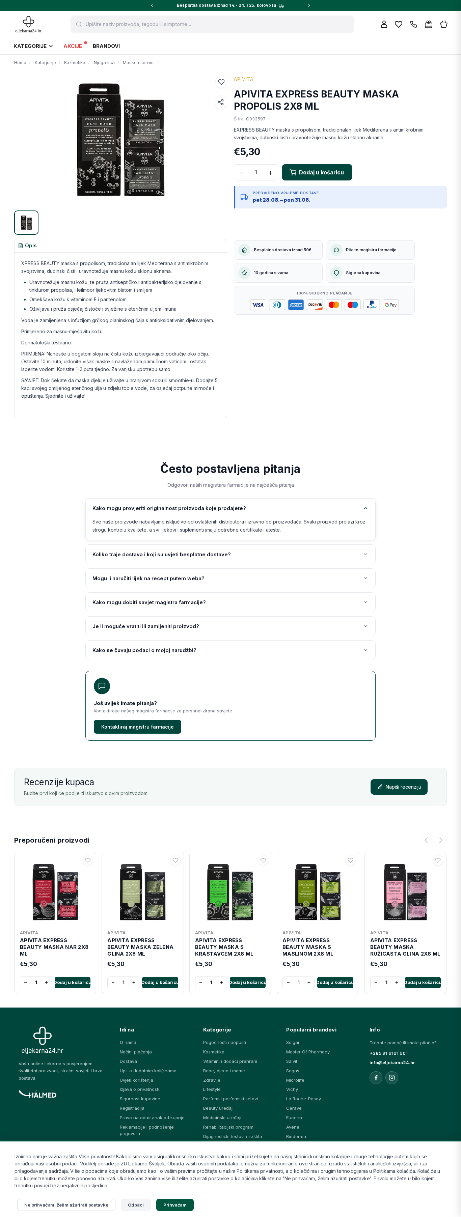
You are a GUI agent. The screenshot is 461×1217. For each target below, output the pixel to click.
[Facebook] (376, 1077)
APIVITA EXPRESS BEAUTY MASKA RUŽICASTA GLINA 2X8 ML (405, 947)
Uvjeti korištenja (136, 1080)
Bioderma (296, 1136)
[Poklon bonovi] (428, 24)
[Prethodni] (426, 840)
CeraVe (294, 1108)
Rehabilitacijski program (228, 1127)
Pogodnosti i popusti (224, 1042)
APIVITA (243, 79)
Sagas (292, 1070)
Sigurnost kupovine (140, 1098)
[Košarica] (444, 24)
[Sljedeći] (441, 840)
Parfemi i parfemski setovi (230, 1098)
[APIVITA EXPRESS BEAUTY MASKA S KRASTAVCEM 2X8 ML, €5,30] (230, 891)
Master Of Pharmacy (308, 1051)
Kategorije (30, 46)
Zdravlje (211, 1080)
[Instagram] (391, 1077)
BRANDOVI (106, 46)
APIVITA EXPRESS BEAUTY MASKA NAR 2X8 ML (54, 947)
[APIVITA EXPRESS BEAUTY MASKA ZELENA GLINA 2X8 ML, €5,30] (142, 891)
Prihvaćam (175, 1205)
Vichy (292, 1089)
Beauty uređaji (218, 1108)
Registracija (132, 1108)
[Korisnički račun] (384, 24)
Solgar (293, 1042)
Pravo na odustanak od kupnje (152, 1117)
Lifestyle (212, 1089)
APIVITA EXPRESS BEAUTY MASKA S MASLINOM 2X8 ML (307, 947)
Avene (292, 1127)
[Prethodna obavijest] (151, 5)
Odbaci (136, 1205)
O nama (128, 1042)
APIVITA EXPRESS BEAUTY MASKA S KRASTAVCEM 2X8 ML (224, 947)
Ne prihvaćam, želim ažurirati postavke (66, 1205)
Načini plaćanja (136, 1051)
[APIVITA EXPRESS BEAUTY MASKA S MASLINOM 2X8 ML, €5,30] (317, 891)
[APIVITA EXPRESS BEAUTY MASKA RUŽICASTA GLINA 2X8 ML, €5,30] (405, 891)
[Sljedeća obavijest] (309, 5)
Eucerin (294, 1117)
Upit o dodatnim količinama (148, 1070)
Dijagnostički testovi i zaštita (232, 1136)
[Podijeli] (220, 102)
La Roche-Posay (303, 1098)
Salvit (291, 1061)
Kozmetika (213, 1051)
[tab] (27, 246)
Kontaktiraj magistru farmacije (137, 727)
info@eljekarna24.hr (392, 1062)
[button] (221, 82)
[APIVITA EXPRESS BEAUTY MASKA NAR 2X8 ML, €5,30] (55, 891)
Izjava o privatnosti (139, 1089)
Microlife (295, 1080)
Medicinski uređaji (222, 1117)
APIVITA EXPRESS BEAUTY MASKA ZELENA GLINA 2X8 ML (140, 947)
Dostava (128, 1061)
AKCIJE (72, 46)
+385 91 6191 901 (389, 1053)
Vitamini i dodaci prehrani (230, 1061)
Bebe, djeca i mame (224, 1070)
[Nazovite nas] (413, 24)
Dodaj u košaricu (72, 982)
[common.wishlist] (398, 24)
